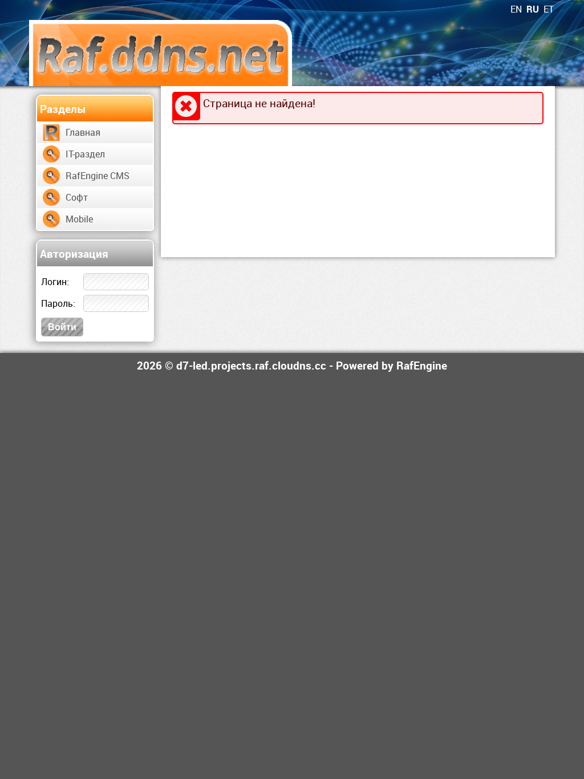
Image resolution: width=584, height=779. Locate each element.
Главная (83, 132)
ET (549, 9)
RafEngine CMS (97, 175)
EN (516, 9)
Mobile (79, 219)
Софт (77, 197)
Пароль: (58, 303)
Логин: (55, 281)
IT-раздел (85, 154)
